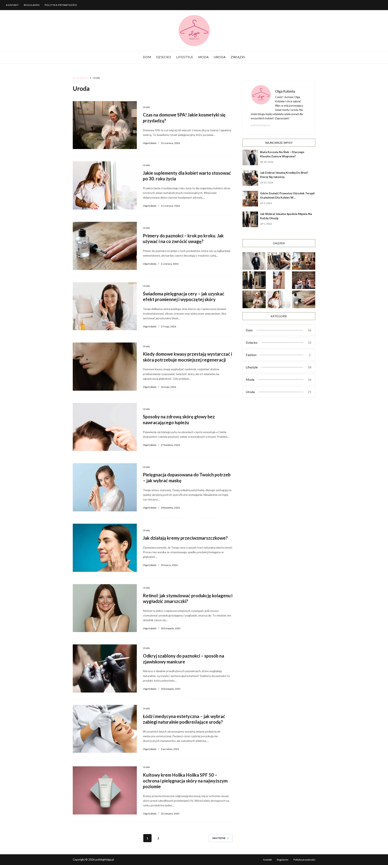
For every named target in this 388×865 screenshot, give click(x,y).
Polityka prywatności (61, 4)
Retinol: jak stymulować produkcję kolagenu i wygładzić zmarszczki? (187, 598)
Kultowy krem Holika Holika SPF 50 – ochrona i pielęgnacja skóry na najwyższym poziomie (185, 780)
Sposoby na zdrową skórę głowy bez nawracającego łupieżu (179, 419)
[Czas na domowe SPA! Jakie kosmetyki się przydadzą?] (105, 125)
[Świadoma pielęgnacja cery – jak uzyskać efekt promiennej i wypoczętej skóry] (105, 306)
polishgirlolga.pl (260, 125)
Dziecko (163, 57)
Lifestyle (184, 57)
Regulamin (32, 4)
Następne (219, 838)
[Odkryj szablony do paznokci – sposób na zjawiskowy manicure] (105, 668)
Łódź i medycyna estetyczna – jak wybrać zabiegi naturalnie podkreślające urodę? (184, 719)
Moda (203, 57)
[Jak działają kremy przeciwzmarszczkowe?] (105, 548)
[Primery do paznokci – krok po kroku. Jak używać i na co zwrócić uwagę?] (105, 246)
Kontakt (12, 4)
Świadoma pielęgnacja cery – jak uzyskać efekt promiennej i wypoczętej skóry (183, 296)
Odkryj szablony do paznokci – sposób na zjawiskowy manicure (183, 658)
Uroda (220, 57)
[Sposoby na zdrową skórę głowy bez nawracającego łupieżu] (105, 427)
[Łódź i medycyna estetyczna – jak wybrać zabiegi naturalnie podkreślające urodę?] (105, 729)
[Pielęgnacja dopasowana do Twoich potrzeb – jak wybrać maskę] (105, 487)
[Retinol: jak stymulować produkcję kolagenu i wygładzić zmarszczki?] (105, 608)
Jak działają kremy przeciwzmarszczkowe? (185, 538)
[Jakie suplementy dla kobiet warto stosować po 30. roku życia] (105, 185)
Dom (147, 57)
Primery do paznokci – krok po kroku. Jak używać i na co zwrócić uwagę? (183, 238)
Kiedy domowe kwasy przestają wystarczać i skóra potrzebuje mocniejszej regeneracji (187, 357)
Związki (238, 57)
